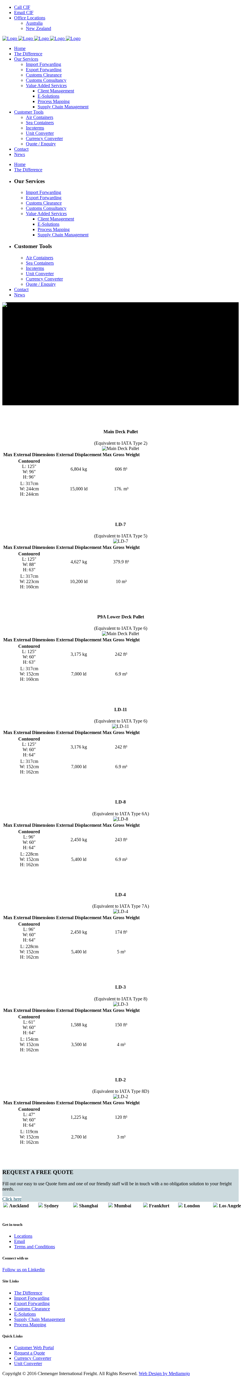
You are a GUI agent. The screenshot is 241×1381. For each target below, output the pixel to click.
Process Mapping (30, 1324)
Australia (34, 23)
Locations (23, 1236)
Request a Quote (29, 1352)
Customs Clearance (32, 1308)
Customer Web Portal (34, 1347)
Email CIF (24, 12)
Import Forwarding (31, 1298)
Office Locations (29, 17)
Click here (11, 1198)
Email (19, 1241)
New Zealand (38, 28)
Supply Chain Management (39, 1319)
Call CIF (22, 7)
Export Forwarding (32, 1303)
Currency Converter (32, 1358)
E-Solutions (25, 1314)
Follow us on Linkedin (23, 1269)
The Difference (28, 1292)
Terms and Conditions (34, 1246)
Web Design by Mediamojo (164, 1373)
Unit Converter (28, 1363)
